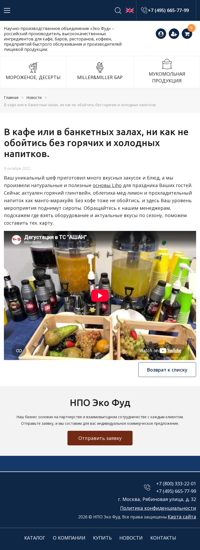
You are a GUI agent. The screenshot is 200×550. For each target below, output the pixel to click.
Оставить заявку (193, 31)
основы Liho (107, 185)
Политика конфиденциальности (158, 508)
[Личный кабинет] (160, 33)
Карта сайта (182, 516)
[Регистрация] (173, 33)
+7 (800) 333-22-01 (176, 483)
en (130, 10)
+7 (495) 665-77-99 (168, 10)
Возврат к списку (167, 370)
